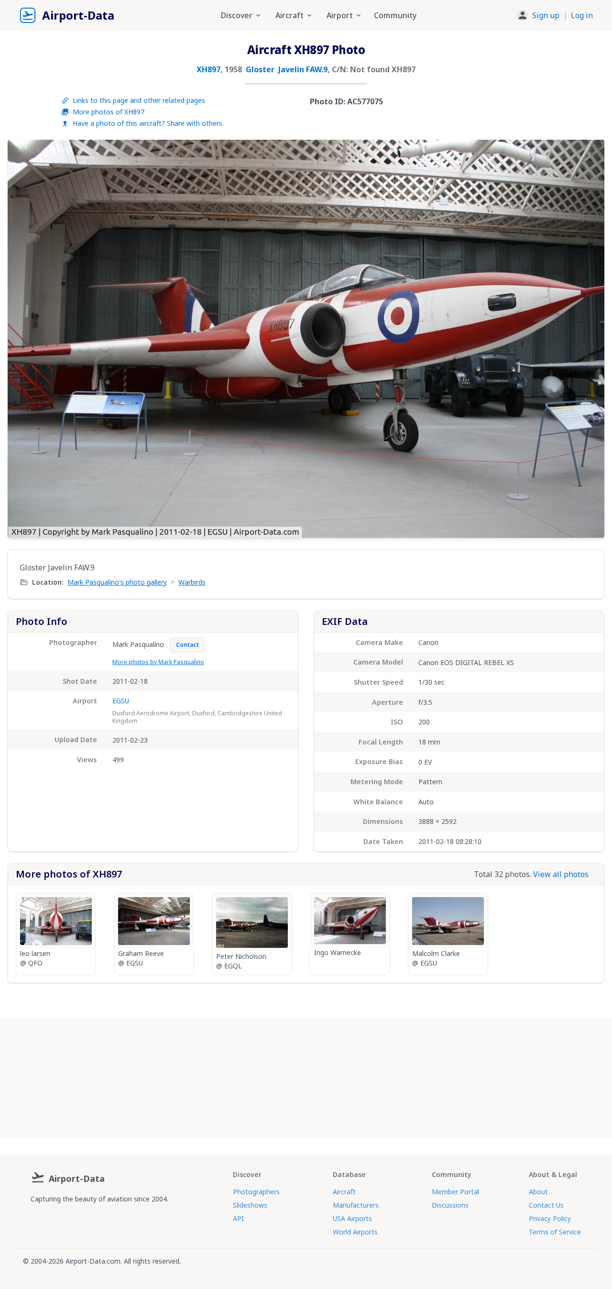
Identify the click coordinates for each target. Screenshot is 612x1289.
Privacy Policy (550, 1218)
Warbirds (192, 582)
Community (395, 15)
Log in (582, 15)
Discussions (450, 1205)
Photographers (256, 1191)
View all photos (561, 874)
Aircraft (344, 1191)
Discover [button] (236, 15)
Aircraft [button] (289, 15)
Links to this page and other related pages (139, 100)
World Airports (355, 1231)
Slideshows (250, 1205)
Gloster (260, 69)
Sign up (545, 15)
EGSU (120, 700)
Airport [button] (340, 15)
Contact (187, 645)
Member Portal (455, 1191)
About (538, 1191)
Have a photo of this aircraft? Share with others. (148, 123)
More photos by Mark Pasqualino (158, 662)
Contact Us (546, 1205)
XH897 (208, 69)
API (238, 1218)
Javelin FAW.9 (303, 69)
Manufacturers (356, 1205)
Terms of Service (555, 1231)
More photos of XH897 (108, 111)
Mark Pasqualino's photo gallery (117, 582)
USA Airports (352, 1218)
